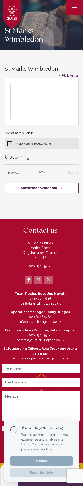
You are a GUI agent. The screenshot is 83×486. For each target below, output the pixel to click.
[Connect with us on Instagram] (38, 280)
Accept (41, 460)
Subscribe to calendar (39, 188)
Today (41, 172)
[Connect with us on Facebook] (28, 280)
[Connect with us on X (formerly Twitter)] (48, 280)
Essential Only (41, 472)
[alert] (42, 143)
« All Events (68, 75)
